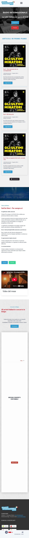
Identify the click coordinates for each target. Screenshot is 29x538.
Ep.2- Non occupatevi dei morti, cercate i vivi (14, 158)
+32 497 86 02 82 (21, 516)
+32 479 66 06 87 (19, 515)
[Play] (6, 532)
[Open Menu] (21, 3)
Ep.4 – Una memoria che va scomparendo (10, 69)
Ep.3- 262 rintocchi (8, 114)
